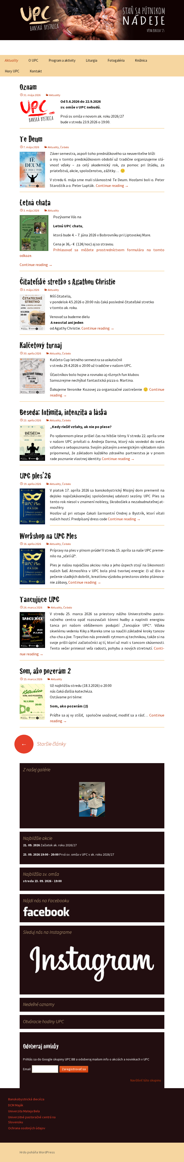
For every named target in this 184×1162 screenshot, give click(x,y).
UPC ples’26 (35, 475)
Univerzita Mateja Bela (24, 1111)
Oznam (28, 86)
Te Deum (31, 139)
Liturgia (91, 60)
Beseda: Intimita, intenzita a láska (63, 412)
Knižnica (141, 60)
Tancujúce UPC (39, 599)
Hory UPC (12, 71)
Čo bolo (64, 147)
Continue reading (112, 185)
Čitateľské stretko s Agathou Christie (67, 281)
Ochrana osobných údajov (26, 1128)
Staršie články (43, 743)
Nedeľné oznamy (38, 1004)
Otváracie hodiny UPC (43, 1021)
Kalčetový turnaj (41, 345)
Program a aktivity (62, 60)
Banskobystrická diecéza (26, 1099)
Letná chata (35, 202)
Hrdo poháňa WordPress (37, 1152)
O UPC (33, 60)
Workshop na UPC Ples (48, 536)
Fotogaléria (116, 60)
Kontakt (36, 71)
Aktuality (11, 60)
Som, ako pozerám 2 (45, 671)
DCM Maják (15, 1105)
